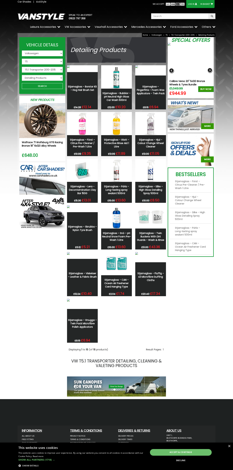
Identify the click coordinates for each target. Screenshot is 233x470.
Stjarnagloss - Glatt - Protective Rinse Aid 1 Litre (116, 143)
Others (206, 27)
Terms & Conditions (80, 439)
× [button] (229, 446)
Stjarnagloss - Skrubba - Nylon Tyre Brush (82, 228)
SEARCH (42, 86)
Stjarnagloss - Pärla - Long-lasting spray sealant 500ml (116, 190)
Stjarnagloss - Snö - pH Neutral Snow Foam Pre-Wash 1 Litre (116, 236)
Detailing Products (206, 35)
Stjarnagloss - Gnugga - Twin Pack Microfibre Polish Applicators (82, 323)
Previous (171, 70)
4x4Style (41, 1)
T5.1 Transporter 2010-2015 (183, 35)
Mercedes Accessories (146, 27)
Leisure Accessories (43, 27)
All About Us (28, 436)
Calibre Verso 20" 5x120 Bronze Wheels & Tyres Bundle (187, 82)
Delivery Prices (125, 436)
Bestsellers (191, 174)
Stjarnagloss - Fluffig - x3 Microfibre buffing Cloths (150, 277)
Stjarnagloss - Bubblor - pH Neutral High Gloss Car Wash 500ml (116, 97)
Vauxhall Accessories (109, 27)
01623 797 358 (77, 18)
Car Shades (24, 1)
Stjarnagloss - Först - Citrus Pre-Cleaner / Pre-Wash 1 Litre (82, 143)
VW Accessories (75, 27)
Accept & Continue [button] (181, 452)
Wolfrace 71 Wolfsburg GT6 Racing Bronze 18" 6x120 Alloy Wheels (42, 144)
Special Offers (190, 40)
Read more (38, 456)
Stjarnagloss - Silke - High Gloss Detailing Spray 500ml (151, 190)
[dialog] (116, 456)
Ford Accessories (181, 27)
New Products (42, 100)
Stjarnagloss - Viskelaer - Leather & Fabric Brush (82, 275)
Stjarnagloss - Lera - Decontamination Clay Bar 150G (82, 190)
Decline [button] (181, 460)
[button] (74, 385)
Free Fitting (28, 439)
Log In (191, 4)
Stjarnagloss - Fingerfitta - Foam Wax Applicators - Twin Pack (151, 90)
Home (145, 35)
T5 (167, 35)
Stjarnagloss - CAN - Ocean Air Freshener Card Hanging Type (116, 283)
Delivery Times (125, 439)
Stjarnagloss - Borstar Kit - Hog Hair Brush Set (82, 88)
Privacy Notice (77, 436)
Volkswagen (156, 35)
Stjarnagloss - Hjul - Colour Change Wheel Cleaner (150, 143)
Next (210, 70)
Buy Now (206, 89)
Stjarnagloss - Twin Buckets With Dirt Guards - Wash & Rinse (150, 236)
